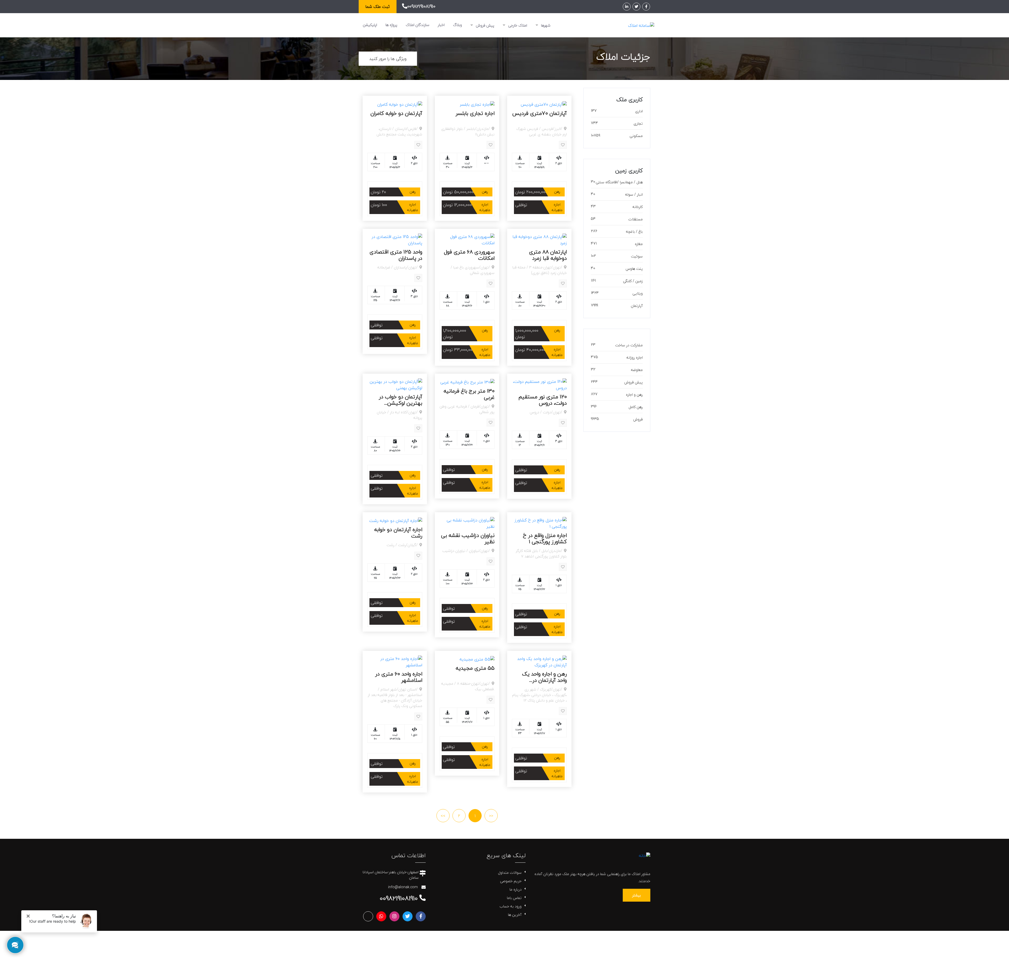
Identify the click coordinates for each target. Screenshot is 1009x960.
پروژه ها (391, 25)
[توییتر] (636, 7)
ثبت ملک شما (377, 6)
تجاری (638, 123)
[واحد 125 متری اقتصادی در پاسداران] (394, 239)
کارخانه (637, 207)
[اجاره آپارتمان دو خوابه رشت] (395, 520)
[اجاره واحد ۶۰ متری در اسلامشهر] (394, 661)
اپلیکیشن (370, 25)
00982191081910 (421, 6)
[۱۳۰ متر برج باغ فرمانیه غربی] (467, 381)
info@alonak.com (403, 887)
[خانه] (644, 855)
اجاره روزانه (634, 357)
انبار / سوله (634, 194)
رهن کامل (636, 407)
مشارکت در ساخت (629, 345)
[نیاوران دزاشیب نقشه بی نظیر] (467, 522)
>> (443, 816)
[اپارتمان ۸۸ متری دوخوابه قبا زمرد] (539, 239)
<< (491, 816)
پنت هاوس (634, 268)
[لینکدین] (627, 7)
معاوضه (637, 370)
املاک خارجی (517, 25)
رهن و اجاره (634, 394)
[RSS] (368, 916)
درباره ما (515, 889)
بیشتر (636, 895)
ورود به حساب (511, 906)
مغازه (639, 244)
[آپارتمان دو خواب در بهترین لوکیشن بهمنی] (394, 384)
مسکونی (636, 136)
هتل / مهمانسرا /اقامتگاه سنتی (619, 182)
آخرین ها (515, 914)
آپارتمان (637, 305)
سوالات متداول (510, 872)
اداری (639, 111)
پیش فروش (484, 25)
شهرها (545, 25)
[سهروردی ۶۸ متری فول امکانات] (467, 239)
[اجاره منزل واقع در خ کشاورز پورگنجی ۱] (539, 522)
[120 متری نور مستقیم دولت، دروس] (539, 384)
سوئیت (637, 256)
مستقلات (635, 219)
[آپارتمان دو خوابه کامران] (399, 103)
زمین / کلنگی (633, 281)
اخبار (441, 25)
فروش (638, 419)
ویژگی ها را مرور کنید (387, 58)
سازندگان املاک (417, 25)
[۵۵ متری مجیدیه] (477, 658)
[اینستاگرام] (394, 916)
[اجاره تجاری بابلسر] (477, 103)
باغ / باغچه (634, 231)
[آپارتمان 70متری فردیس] (544, 103)
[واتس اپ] (381, 916)
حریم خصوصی (511, 881)
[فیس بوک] (646, 7)
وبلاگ (457, 25)
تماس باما (514, 898)
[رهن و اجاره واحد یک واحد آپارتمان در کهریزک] (539, 661)
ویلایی (637, 293)
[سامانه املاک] (641, 25)
